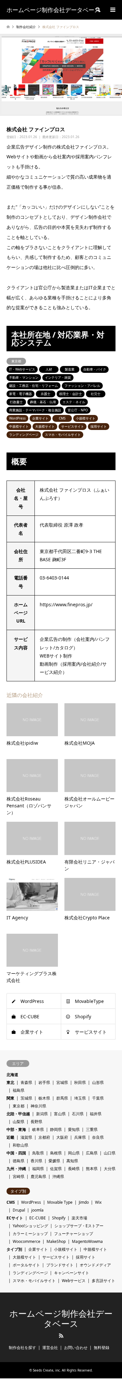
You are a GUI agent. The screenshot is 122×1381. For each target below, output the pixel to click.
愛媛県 (54, 1161)
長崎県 (74, 1168)
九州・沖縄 (16, 1168)
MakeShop (56, 1241)
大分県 (109, 1168)
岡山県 (74, 1153)
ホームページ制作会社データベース (61, 1319)
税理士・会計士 (70, 393)
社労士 (96, 393)
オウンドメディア (95, 1265)
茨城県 (26, 1098)
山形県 (98, 1082)
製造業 (70, 369)
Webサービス (74, 1280)
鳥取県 (38, 1153)
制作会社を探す (22, 1347)
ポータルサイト (26, 1265)
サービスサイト (72, 426)
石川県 (78, 1114)
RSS (61, 1335)
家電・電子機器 (20, 393)
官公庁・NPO (78, 410)
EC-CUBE (29, 1016)
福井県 (96, 1114)
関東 (10, 1098)
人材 (49, 369)
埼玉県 (80, 1098)
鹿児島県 (38, 1176)
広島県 (92, 1153)
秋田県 (80, 1082)
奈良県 (98, 1137)
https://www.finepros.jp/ (66, 604)
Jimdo (84, 1202)
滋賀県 (26, 1137)
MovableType (89, 1001)
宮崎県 (18, 1176)
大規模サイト (45, 426)
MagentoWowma (87, 1241)
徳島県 (18, 1161)
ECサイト (15, 1218)
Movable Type (60, 1202)
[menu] (112, 10)
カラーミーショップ (30, 1233)
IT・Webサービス (22, 369)
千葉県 (98, 1098)
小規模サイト (85, 418)
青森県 (26, 1082)
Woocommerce (26, 1241)
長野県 (36, 1121)
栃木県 (44, 1098)
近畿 (10, 1137)
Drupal (19, 1210)
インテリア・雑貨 (58, 377)
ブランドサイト (60, 1265)
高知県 (72, 1161)
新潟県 (42, 1114)
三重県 (92, 1129)
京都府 (44, 1137)
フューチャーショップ (73, 1233)
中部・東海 (16, 1129)
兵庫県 (80, 1137)
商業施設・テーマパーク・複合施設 (35, 410)
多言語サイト (103, 1280)
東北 (10, 1082)
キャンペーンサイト (71, 1273)
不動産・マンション (23, 377)
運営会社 (50, 1347)
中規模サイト (19, 426)
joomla (37, 1210)
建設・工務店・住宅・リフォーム (33, 385)
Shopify (83, 1016)
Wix (98, 1202)
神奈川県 (38, 1106)
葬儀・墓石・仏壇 (43, 402)
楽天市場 (79, 1218)
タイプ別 (14, 1249)
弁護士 (45, 393)
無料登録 (101, 1347)
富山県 (60, 1114)
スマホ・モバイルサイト (63, 434)
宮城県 (62, 1082)
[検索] (97, 10)
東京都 (16, 361)
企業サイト (40, 418)
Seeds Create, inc (46, 1370)
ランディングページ (23, 434)
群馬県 (62, 1098)
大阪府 (62, 1137)
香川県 (36, 1161)
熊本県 (92, 1168)
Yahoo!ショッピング (30, 1226)
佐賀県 (56, 1168)
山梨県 (18, 1121)
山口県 (109, 1153)
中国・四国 (16, 1153)
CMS (62, 418)
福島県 (18, 1090)
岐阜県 (38, 1129)
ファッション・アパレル (82, 385)
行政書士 (16, 402)
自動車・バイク (94, 369)
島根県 (56, 1153)
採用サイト (98, 426)
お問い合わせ (76, 1347)
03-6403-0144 (54, 578)
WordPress (17, 418)
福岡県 (38, 1168)
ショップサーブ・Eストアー (78, 1226)
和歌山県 (20, 1145)
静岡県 (56, 1129)
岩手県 (44, 1082)
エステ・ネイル (73, 402)
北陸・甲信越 (18, 1114)
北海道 (12, 1074)
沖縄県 (58, 1176)
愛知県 (74, 1129)
